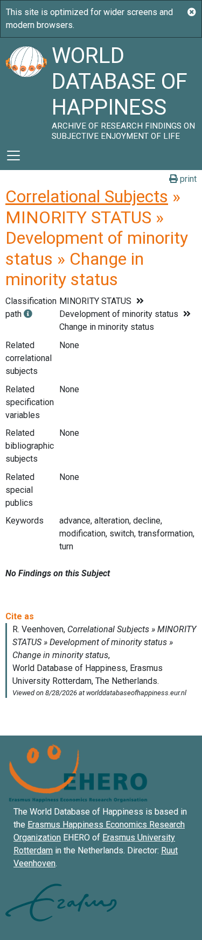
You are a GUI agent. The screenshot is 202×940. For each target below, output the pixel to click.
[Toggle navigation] (13, 155)
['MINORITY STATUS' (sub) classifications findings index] (28, 314)
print (187, 179)
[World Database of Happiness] (26, 89)
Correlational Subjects (86, 196)
